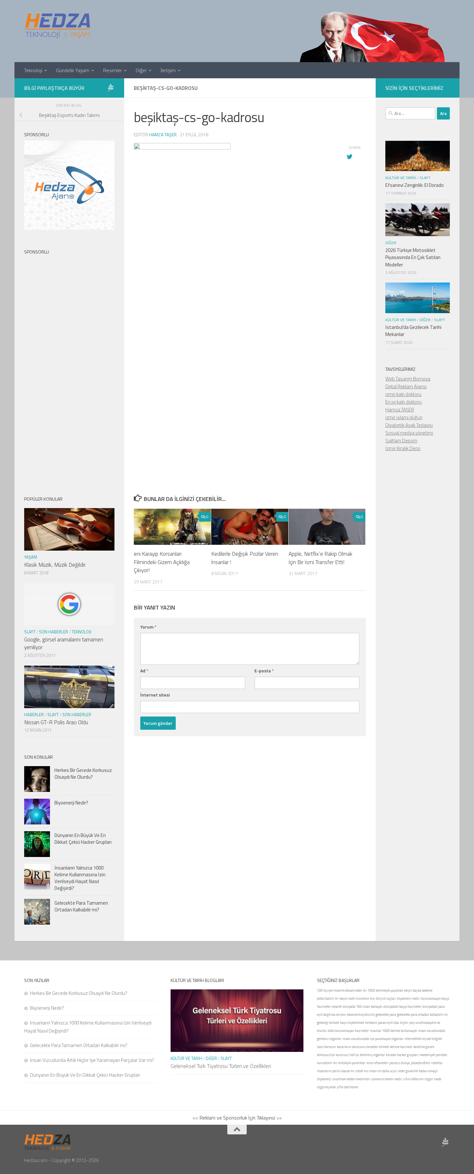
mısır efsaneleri (377, 1062)
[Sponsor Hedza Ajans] (110, 87)
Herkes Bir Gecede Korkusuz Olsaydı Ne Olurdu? (83, 773)
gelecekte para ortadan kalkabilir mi (422, 1014)
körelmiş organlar (372, 1054)
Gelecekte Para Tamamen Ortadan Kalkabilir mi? (81, 906)
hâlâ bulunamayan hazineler (348, 1030)
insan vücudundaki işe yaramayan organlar (372, 1038)
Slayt (29, 632)
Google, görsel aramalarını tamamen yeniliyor (63, 643)
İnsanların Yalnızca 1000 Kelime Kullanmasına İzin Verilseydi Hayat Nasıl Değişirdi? (79, 878)
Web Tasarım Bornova (407, 378)
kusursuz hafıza (347, 1054)
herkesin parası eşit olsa (382, 1022)
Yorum (148, 626)
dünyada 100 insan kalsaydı (362, 1006)
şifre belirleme (347, 1087)
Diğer (141, 70)
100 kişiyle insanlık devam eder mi (342, 990)
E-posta (264, 670)
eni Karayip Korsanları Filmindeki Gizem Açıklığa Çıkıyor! (162, 562)
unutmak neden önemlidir (351, 1079)
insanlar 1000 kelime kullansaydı (393, 1030)
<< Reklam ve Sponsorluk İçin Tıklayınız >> (237, 1117)
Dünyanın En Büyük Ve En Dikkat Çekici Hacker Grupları (83, 839)
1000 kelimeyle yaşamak (385, 990)
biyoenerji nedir (408, 998)
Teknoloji (33, 70)
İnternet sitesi (155, 694)
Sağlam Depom (401, 440)
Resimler (112, 70)
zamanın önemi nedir (386, 1079)
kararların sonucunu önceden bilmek (363, 1046)
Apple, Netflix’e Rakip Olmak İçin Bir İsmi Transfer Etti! (320, 558)
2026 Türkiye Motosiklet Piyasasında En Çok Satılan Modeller (412, 257)
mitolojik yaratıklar (351, 1062)
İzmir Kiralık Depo (402, 448)
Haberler (34, 714)
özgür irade (433, 1079)
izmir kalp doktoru (403, 394)
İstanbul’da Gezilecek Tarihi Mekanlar (413, 330)
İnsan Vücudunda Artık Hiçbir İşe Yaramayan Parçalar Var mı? (92, 1060)
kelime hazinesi (401, 1046)
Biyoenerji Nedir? (71, 802)
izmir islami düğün (403, 417)
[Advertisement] (250, 329)
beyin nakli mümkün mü (357, 998)
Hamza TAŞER (399, 409)
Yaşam (30, 557)
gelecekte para (386, 1014)
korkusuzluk (326, 1054)
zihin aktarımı (413, 1079)
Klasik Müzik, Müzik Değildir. (55, 565)
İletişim (168, 70)
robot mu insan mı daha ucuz (376, 1070)
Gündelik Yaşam (72, 70)
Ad (144, 670)
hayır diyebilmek (352, 1022)
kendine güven (423, 1046)
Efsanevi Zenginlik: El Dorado (414, 185)
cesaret (337, 1006)
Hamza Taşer (163, 134)
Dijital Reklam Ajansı (406, 386)
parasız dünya (400, 1062)
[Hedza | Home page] (58, 26)
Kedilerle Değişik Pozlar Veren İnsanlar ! (244, 558)
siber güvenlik (408, 1070)
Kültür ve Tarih (400, 178)
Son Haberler (53, 632)
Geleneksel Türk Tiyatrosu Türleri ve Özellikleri (221, 1066)
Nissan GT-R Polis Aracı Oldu (56, 722)
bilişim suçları (386, 998)
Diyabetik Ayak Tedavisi (409, 425)
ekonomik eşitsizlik (361, 1014)
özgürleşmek (326, 1087)
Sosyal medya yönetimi (409, 433)
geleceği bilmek (328, 1022)
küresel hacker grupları (402, 1054)
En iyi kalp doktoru (403, 402)
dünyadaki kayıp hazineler (402, 1006)
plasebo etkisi (420, 1062)
